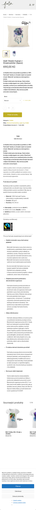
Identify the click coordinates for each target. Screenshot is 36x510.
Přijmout (18, 486)
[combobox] (12, 100)
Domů (4, 14)
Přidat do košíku (12, 115)
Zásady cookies (17, 500)
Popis (18, 136)
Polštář (27, 123)
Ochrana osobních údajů (19, 502)
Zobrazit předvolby (18, 496)
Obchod (11, 14)
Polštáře (25, 14)
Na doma (18, 14)
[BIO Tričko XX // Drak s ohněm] (14, 418)
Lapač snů (22, 123)
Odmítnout (18, 491)
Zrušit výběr (28, 100)
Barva (5, 96)
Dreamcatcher (15, 123)
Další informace (18, 138)
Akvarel (9, 123)
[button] (29, 22)
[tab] (18, 136)
